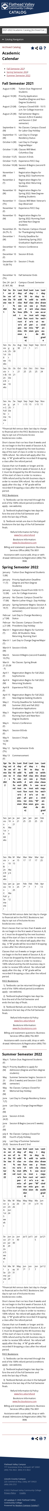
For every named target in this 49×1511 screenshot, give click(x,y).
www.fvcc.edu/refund (24, 535)
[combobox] (24, 31)
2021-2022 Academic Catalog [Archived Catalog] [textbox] (25, 30)
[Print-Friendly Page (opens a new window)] (40, 48)
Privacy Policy (10, 1493)
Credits (22, 1493)
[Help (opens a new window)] (44, 48)
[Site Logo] (17, 8)
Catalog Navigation (14, 39)
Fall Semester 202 (15, 68)
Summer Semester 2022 (18, 75)
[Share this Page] (36, 48)
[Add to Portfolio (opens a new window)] (32, 48)
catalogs (11, 1500)
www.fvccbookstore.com (25, 542)
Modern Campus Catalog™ (27, 1505)
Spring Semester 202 (17, 72)
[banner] (17, 8)
